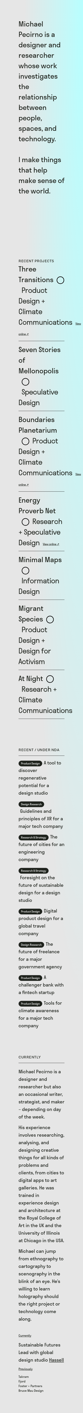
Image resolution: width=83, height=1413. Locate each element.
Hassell (56, 1359)
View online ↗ (51, 544)
